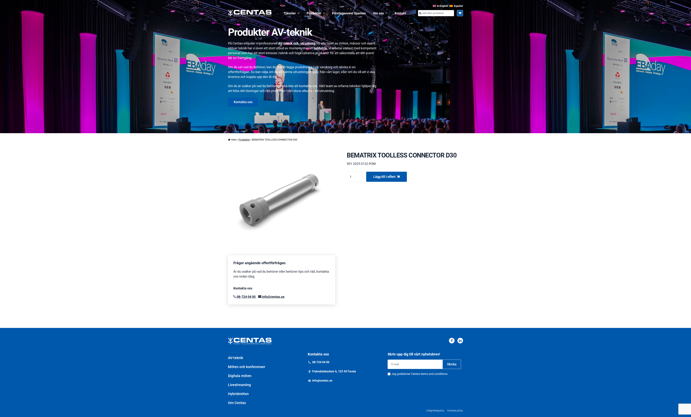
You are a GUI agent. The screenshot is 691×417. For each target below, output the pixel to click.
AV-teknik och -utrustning (296, 43)
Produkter (314, 13)
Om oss (378, 13)
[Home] (250, 13)
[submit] (420, 13)
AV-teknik (235, 358)
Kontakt (400, 13)
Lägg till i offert (384, 177)
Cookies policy (455, 410)
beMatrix (320, 48)
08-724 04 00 (246, 297)
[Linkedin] (460, 340)
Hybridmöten (238, 394)
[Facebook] (452, 340)
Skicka (452, 364)
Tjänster (290, 13)
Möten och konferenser (246, 367)
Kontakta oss (243, 102)
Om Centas (237, 403)
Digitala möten (239, 376)
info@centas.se (272, 297)
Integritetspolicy (435, 410)
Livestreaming (239, 385)
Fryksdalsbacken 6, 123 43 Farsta (334, 371)
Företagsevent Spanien (349, 13)
